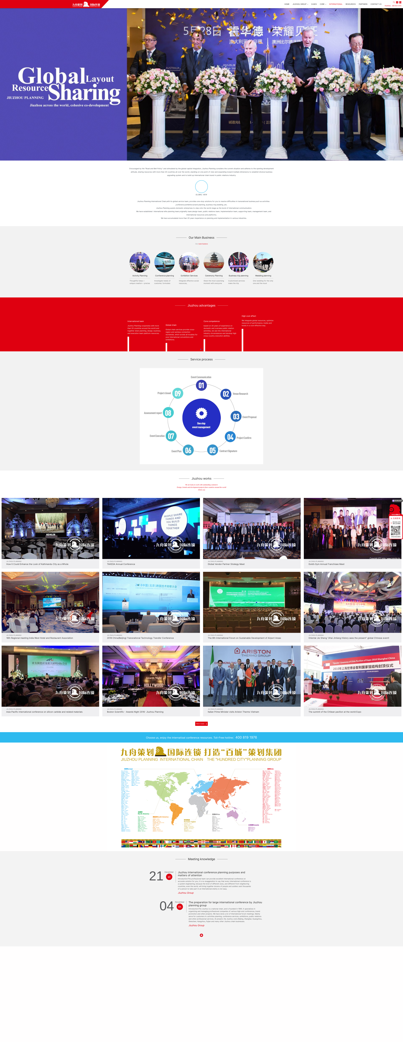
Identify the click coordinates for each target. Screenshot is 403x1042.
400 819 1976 (396, 6)
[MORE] (201, 935)
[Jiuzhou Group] (54, 4)
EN (400, 2)
